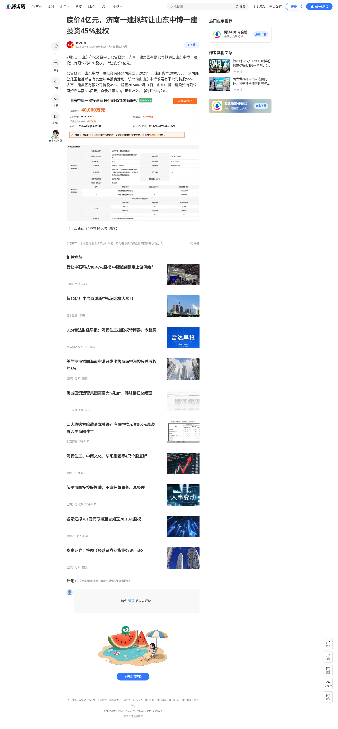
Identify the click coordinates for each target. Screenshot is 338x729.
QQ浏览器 (174, 700)
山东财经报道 (75, 410)
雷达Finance (74, 347)
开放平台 (126, 700)
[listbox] (133, 412)
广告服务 (138, 700)
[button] (260, 34)
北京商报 (72, 441)
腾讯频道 (186, 700)
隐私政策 (114, 700)
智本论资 (72, 315)
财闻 (69, 473)
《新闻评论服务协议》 (119, 580)
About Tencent (87, 700)
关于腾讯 (72, 700)
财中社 (71, 536)
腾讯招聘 (150, 700)
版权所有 (138, 716)
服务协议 (102, 700)
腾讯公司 (128, 716)
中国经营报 (73, 284)
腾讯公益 (161, 700)
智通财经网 (73, 378)
